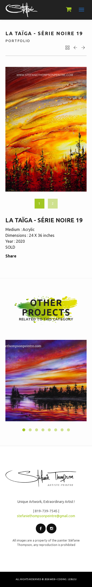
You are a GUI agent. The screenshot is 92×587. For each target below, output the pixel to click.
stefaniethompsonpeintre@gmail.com (46, 516)
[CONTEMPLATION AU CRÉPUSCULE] (46, 380)
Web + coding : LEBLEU (63, 579)
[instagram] (51, 528)
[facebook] (41, 528)
